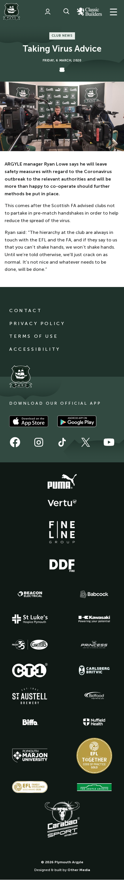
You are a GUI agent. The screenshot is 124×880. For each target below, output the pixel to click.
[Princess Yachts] (94, 645)
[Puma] (62, 482)
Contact (25, 310)
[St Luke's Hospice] (30, 619)
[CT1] (30, 670)
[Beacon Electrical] (30, 594)
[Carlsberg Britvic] (94, 670)
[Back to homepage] (11, 11)
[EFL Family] (30, 787)
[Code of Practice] (94, 756)
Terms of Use (33, 336)
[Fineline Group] (62, 532)
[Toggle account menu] (47, 11)
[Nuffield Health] (94, 722)
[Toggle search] (66, 11)
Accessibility (34, 349)
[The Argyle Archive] (94, 787)
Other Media (78, 870)
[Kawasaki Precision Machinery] (94, 619)
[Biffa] (30, 722)
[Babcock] (94, 594)
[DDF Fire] (62, 565)
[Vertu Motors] (62, 503)
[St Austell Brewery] (30, 695)
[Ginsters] (30, 645)
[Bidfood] (94, 696)
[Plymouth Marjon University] (30, 755)
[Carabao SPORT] (62, 820)
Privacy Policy (37, 323)
